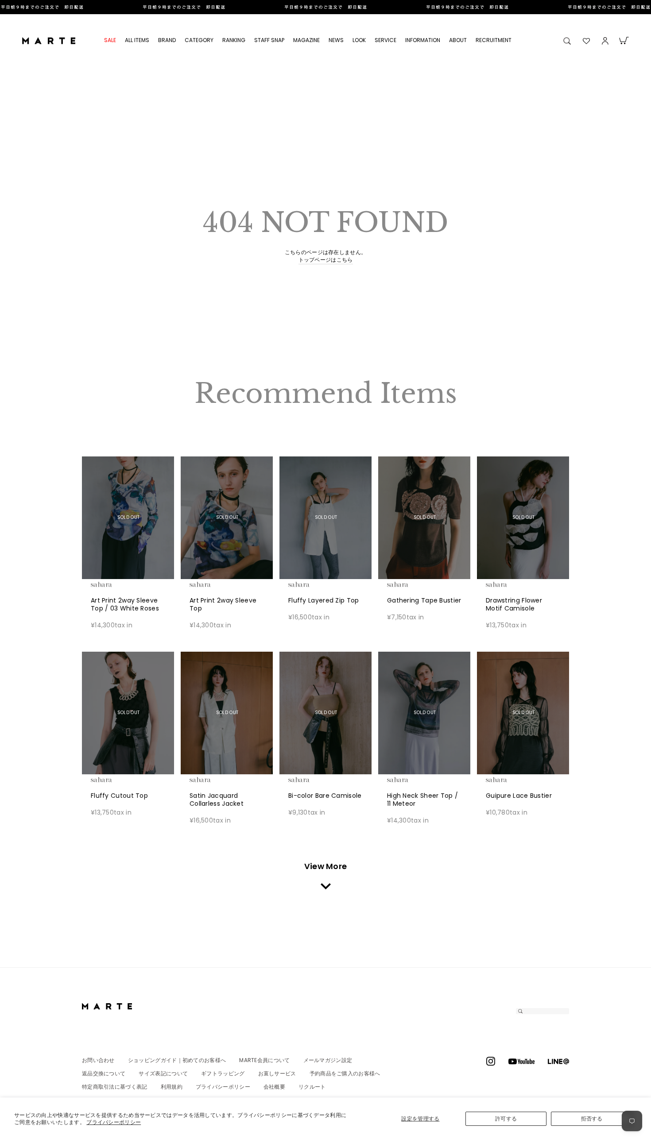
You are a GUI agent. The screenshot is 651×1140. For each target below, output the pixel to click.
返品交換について (103, 1073)
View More (325, 866)
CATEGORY (199, 40)
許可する (506, 1118)
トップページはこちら (325, 259)
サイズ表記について (163, 1073)
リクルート (312, 1086)
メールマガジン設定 (328, 1060)
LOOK (359, 40)
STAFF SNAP (269, 40)
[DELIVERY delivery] (325, 7)
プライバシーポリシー (113, 1122)
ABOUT (458, 40)
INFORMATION (422, 40)
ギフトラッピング (222, 1073)
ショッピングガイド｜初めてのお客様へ (177, 1060)
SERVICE (385, 40)
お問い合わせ (98, 1060)
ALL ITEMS (137, 40)
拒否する (592, 1118)
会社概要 (274, 1086)
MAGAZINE (306, 40)
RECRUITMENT (494, 40)
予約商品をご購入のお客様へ (345, 1073)
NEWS (336, 40)
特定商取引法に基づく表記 (114, 1086)
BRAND (167, 40)
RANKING (233, 40)
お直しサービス (277, 1073)
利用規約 (171, 1086)
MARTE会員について (264, 1060)
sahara (115, 584)
